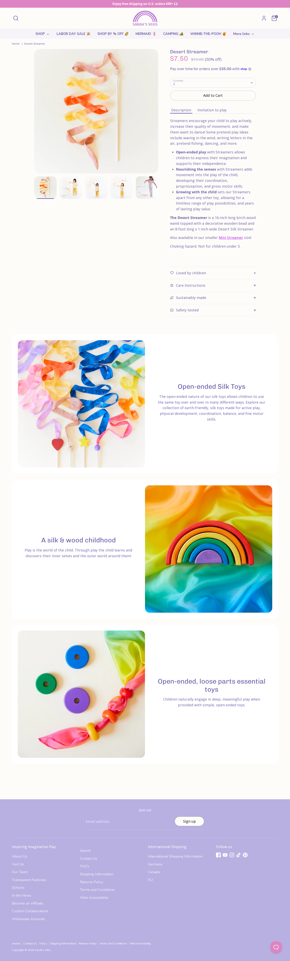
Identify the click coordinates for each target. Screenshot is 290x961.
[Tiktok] (238, 855)
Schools (18, 887)
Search (85, 850)
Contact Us (88, 858)
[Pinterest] (245, 855)
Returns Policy (91, 882)
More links (242, 34)
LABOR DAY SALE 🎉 (74, 34)
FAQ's (84, 866)
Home (16, 43)
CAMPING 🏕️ (173, 34)
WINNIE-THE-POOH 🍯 (208, 34)
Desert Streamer (34, 43)
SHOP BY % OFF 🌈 (113, 34)
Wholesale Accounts (28, 919)
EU (150, 879)
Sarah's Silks (43, 950)
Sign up (189, 821)
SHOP (41, 34)
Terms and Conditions (97, 889)
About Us (19, 856)
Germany (155, 864)
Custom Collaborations (30, 911)
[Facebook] (218, 855)
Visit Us (18, 864)
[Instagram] (231, 855)
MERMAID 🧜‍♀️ (146, 34)
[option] (96, 112)
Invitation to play (212, 110)
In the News (21, 895)
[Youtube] (225, 855)
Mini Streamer (231, 237)
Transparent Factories (29, 879)
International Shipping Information (175, 856)
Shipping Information (96, 874)
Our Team (20, 872)
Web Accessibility (94, 897)
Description (181, 110)
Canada (154, 872)
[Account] (264, 18)
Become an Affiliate (27, 903)
